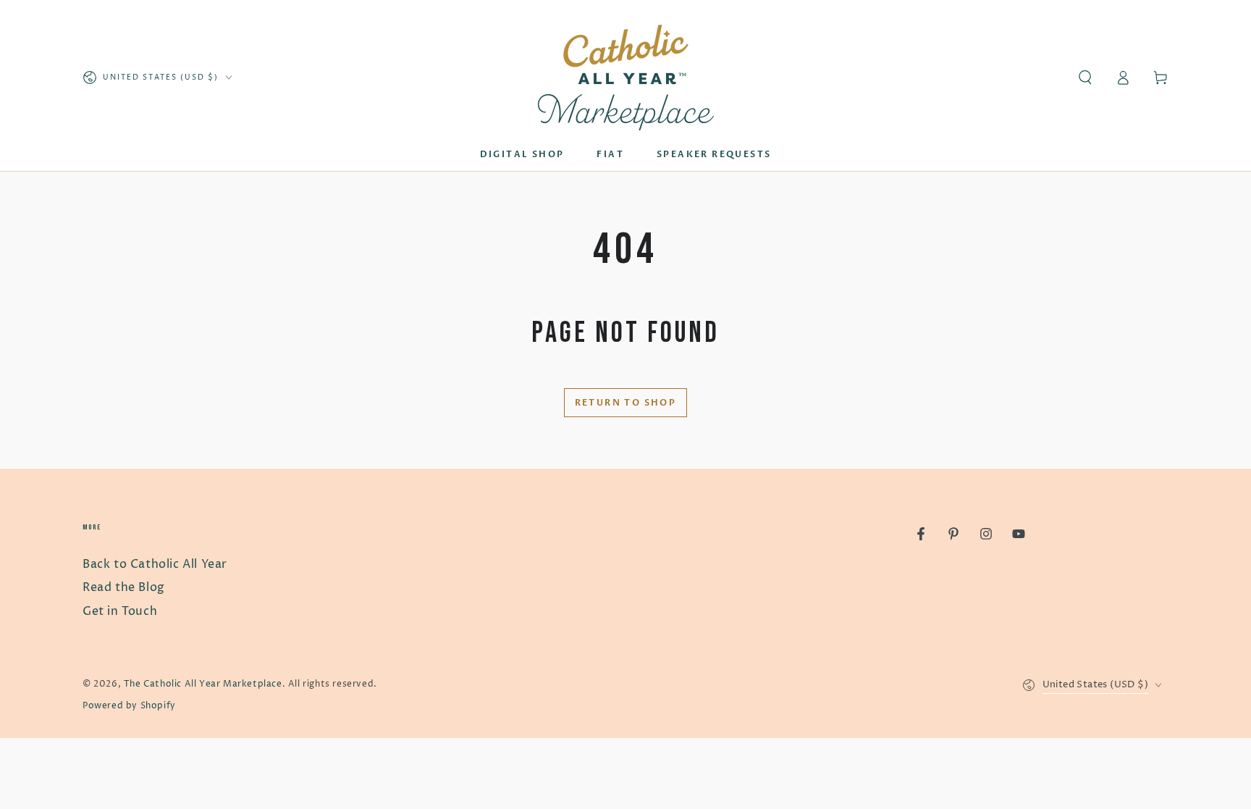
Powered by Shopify (129, 706)
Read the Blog (124, 587)
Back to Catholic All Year (155, 564)
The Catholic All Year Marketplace (203, 684)
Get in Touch (120, 611)
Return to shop (626, 402)
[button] (1085, 77)
